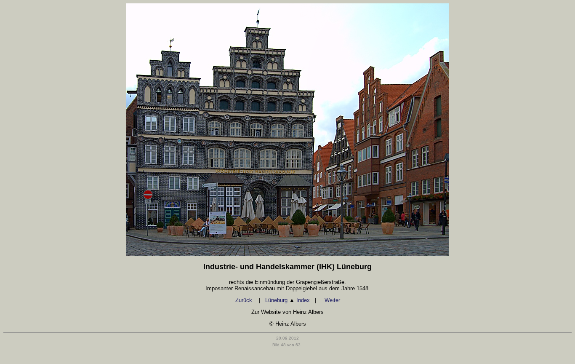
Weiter (332, 300)
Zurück (244, 300)
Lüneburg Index (287, 300)
